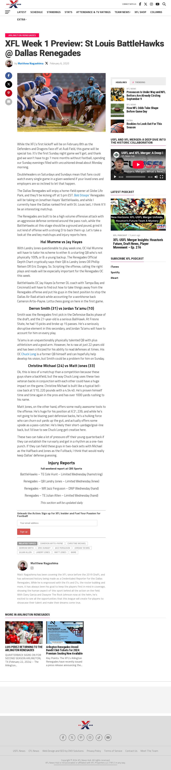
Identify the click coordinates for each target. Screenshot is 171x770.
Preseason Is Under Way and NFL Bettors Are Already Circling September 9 (146, 95)
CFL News (34, 751)
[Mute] (156, 177)
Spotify (115, 272)
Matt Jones (60, 552)
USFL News (19, 751)
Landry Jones (43, 552)
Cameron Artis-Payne (51, 543)
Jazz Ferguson (62, 548)
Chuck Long (28, 354)
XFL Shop (140, 12)
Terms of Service (113, 751)
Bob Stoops (81, 195)
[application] (138, 164)
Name (73, 552)
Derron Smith (26, 548)
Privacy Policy (94, 751)
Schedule (36, 12)
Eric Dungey (44, 548)
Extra (21, 19)
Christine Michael (76, 543)
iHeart (114, 278)
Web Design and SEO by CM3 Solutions (63, 751)
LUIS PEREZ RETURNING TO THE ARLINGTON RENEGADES (24, 648)
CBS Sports (75, 468)
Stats (68, 12)
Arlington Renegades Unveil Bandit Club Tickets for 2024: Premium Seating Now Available (64, 650)
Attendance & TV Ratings (93, 12)
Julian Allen (25, 552)
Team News (122, 12)
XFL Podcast (120, 235)
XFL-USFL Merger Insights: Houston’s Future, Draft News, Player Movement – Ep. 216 (138, 244)
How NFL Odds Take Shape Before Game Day (142, 109)
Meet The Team (149, 751)
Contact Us (131, 751)
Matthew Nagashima (30, 63)
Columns (156, 12)
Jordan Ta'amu (82, 548)
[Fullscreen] (161, 177)
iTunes (115, 267)
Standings (54, 12)
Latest (21, 12)
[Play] (115, 177)
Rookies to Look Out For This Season (144, 125)
